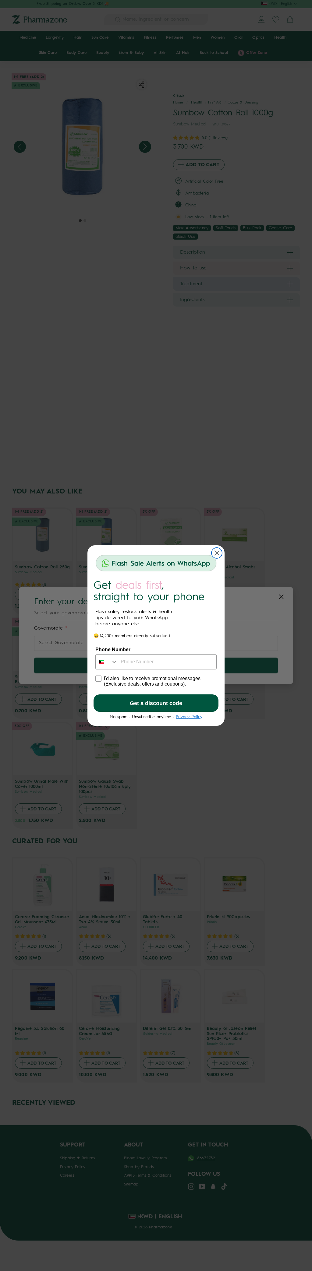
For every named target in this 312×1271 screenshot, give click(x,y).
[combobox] (107, 662)
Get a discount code (156, 703)
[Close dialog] (216, 553)
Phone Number (112, 649)
